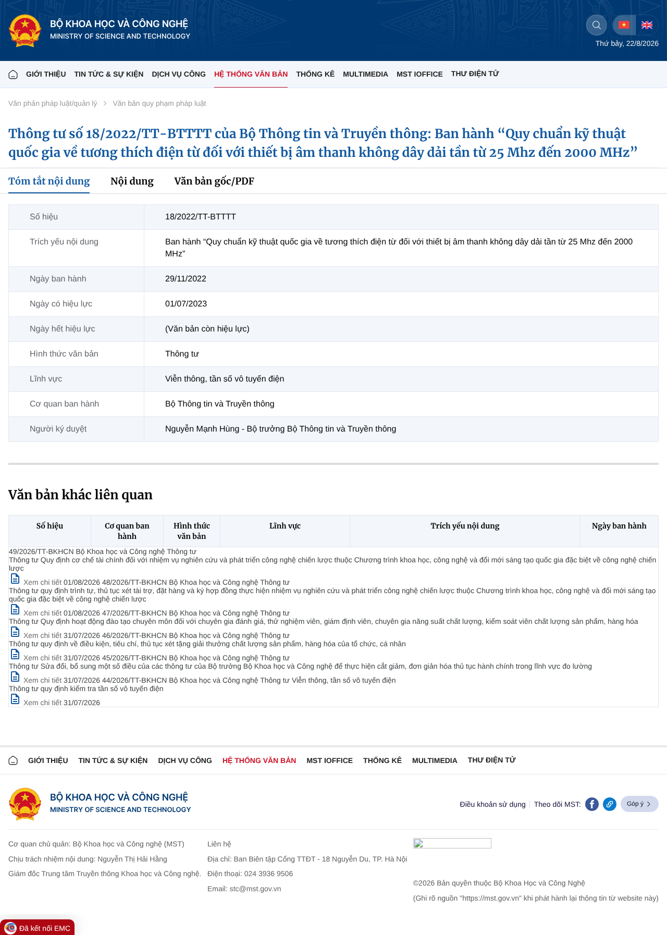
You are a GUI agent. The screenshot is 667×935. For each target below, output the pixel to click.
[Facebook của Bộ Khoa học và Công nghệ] (592, 804)
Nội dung (132, 181)
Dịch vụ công (178, 74)
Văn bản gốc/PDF (214, 181)
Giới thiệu (46, 74)
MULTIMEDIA (365, 74)
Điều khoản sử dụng (493, 804)
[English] (646, 25)
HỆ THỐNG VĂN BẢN (251, 74)
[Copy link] (609, 804)
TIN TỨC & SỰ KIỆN (109, 74)
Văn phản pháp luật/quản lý (52, 103)
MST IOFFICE (420, 74)
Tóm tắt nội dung (49, 181)
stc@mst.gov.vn (255, 888)
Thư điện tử (492, 760)
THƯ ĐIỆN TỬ (475, 73)
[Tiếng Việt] (624, 25)
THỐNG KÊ (315, 74)
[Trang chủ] (13, 74)
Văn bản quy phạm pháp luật (159, 103)
